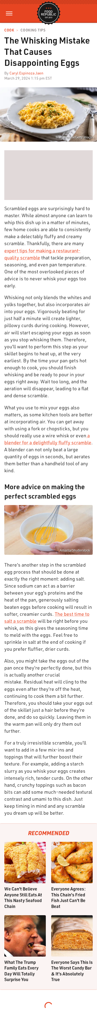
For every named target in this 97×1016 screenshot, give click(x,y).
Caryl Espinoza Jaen (26, 73)
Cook (9, 30)
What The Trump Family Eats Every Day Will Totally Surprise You (21, 970)
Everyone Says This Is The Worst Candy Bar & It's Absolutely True (72, 970)
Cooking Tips (32, 30)
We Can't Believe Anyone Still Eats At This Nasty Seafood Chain (23, 897)
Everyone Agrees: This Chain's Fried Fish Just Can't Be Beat (68, 897)
